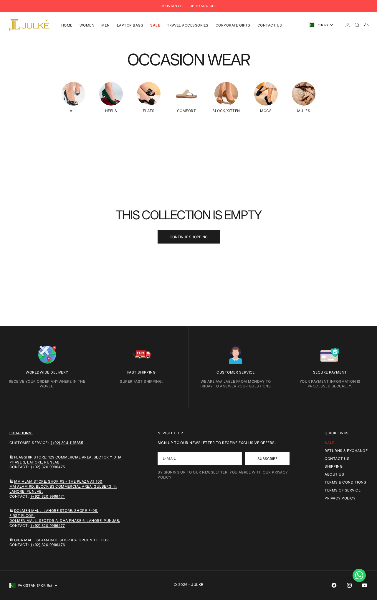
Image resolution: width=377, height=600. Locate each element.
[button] (359, 575)
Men (105, 25)
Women (87, 25)
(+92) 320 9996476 (47, 545)
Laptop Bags (130, 25)
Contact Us (269, 25)
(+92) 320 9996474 (47, 496)
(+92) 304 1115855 (66, 442)
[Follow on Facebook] (334, 585)
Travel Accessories (188, 25)
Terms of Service (343, 490)
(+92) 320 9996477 (47, 525)
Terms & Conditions (345, 482)
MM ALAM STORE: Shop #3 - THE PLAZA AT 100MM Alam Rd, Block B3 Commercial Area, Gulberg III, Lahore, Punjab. (63, 486)
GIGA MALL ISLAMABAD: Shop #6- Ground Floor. (62, 540)
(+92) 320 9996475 (47, 467)
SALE (155, 25)
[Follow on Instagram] (349, 585)
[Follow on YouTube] (365, 585)
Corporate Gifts (233, 25)
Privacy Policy (340, 498)
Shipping (334, 466)
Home (66, 25)
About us (334, 474)
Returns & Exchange (346, 450)
